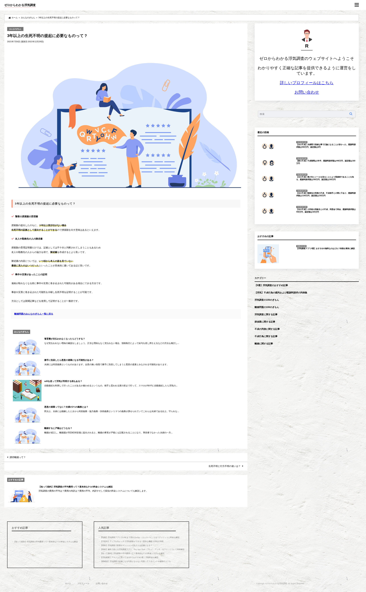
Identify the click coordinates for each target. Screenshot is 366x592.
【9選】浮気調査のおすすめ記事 (271, 285)
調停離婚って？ (18, 457)
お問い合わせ (307, 92)
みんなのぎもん (15, 29)
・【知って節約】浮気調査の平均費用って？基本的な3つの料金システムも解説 (45, 542)
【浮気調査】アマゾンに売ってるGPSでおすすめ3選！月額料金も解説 (129, 557)
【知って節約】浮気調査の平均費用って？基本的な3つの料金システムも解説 (132, 553)
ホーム (68, 583)
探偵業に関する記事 (265, 321)
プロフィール (83, 583)
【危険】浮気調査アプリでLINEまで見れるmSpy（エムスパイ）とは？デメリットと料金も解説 (139, 537)
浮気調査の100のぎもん (267, 300)
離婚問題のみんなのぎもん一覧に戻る (33, 314)
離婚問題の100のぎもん (267, 307)
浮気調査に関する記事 (266, 314)
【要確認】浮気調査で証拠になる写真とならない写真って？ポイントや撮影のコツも (135, 561)
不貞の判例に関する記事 (267, 329)
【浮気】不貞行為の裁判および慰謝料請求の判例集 (281, 292)
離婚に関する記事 (264, 343)
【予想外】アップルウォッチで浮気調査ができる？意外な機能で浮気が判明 (131, 541)
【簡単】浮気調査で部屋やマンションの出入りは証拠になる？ (126, 545)
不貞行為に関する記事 (266, 336)
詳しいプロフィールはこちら (307, 83)
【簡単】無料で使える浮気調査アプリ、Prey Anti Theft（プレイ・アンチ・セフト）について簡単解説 (142, 549)
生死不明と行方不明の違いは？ (225, 466)
